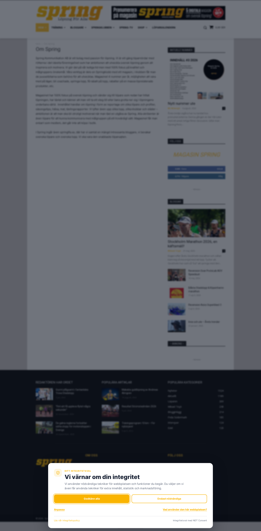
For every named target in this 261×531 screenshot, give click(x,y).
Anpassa (59, 509)
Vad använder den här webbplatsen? (185, 509)
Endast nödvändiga (169, 498)
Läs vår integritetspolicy (67, 520)
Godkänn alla (92, 498)
